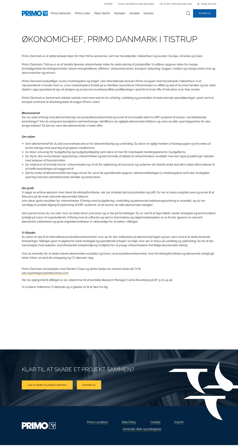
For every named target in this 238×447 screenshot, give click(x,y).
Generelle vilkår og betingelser (142, 429)
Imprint (178, 422)
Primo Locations (97, 422)
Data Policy (129, 422)
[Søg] (188, 13)
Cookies (155, 422)
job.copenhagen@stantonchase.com (45, 273)
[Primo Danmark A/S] (35, 13)
